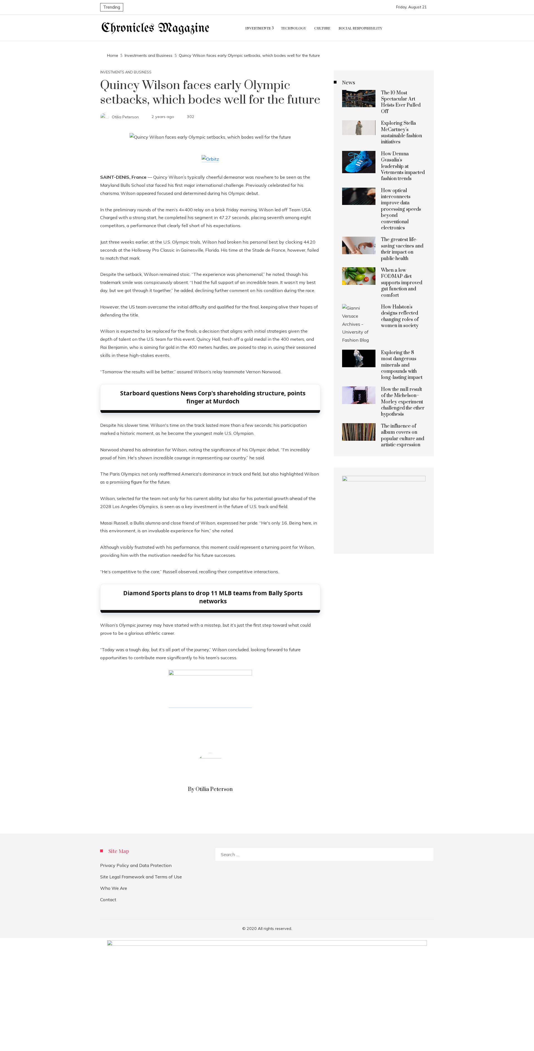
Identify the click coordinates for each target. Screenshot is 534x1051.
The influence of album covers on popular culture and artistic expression (402, 435)
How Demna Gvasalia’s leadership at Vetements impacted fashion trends (403, 166)
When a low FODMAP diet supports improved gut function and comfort (401, 282)
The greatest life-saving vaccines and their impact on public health (402, 249)
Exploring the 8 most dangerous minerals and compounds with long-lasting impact (401, 365)
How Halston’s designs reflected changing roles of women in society (400, 316)
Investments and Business (126, 72)
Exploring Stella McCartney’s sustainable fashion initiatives (401, 132)
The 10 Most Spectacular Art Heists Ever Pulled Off (401, 102)
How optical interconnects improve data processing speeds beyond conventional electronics (401, 209)
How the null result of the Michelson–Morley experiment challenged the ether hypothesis (402, 402)
